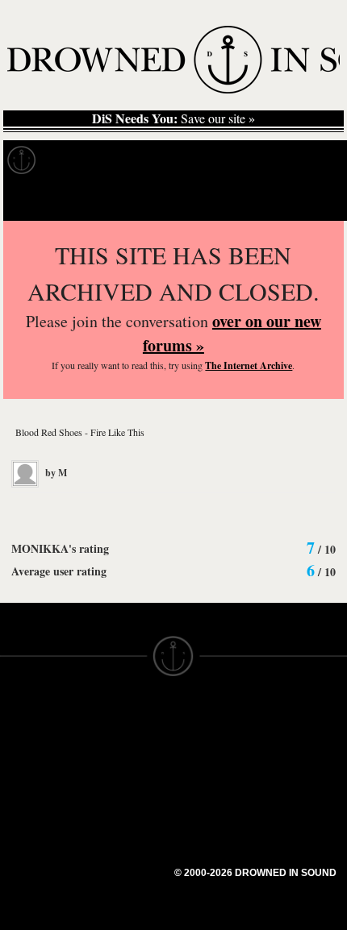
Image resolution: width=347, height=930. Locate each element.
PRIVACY (200, 746)
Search (311, 200)
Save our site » (173, 118)
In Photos (236, 160)
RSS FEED (117, 883)
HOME (18, 746)
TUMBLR (112, 854)
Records (80, 160)
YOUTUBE (116, 868)
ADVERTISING (215, 760)
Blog (303, 160)
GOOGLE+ (117, 796)
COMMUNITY (38, 920)
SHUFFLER (119, 839)
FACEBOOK (120, 810)
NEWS (18, 775)
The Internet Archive (248, 365)
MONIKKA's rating (60, 548)
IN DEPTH (28, 789)
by (55, 473)
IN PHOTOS (33, 804)
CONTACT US (126, 717)
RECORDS (30, 818)
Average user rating (59, 571)
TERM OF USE (215, 731)
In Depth (156, 160)
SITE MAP (28, 760)
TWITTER (113, 825)
